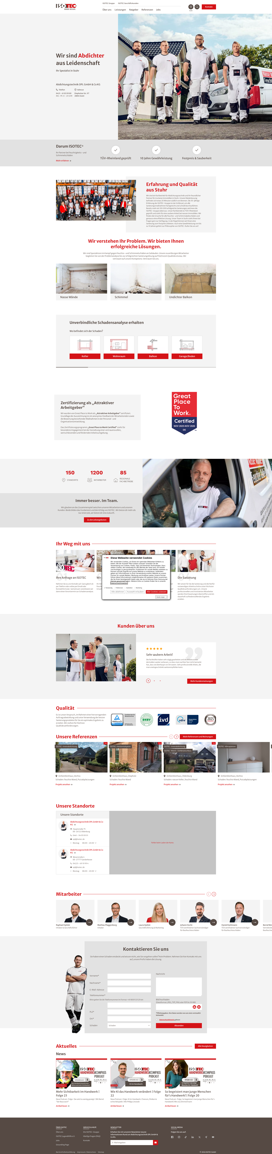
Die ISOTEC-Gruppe (91, 1132)
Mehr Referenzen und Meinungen (198, 736)
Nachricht (160, 974)
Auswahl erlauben (135, 591)
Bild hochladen (162, 999)
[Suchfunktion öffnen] (197, 6)
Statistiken (129, 588)
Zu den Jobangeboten (96, 520)
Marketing (139, 588)
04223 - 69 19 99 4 (80, 863)
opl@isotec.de (79, 839)
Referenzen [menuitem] (147, 9)
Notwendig (109, 588)
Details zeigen (160, 597)
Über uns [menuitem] (107, 9)
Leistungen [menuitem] (120, 9)
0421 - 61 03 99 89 (63, 93)
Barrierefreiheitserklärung (65, 1152)
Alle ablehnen (117, 591)
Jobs (58, 1140)
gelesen (169, 1020)
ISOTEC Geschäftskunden (128, 3)
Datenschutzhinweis (166, 1020)
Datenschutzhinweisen (119, 583)
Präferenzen (119, 588)
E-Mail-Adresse (97, 990)
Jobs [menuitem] (158, 9)
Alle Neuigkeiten (205, 1046)
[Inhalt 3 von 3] (160, 681)
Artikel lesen (61, 1106)
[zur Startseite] (66, 7)
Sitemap (101, 1152)
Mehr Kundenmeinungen (201, 681)
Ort (92, 1018)
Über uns (59, 1132)
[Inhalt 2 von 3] (154, 681)
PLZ (92, 1012)
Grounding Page (62, 1145)
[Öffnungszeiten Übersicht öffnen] (96, 843)
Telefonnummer (97, 995)
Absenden (178, 1025)
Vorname (94, 976)
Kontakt (209, 7)
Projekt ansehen (63, 784)
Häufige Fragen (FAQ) (91, 1136)
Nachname (95, 983)
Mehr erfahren (62, 160)
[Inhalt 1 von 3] (148, 681)
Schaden (93, 1025)
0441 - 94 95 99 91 (80, 835)
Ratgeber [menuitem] (133, 9)
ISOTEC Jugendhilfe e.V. (65, 1136)
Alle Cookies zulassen (156, 591)
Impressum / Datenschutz (86, 1152)
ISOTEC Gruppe (109, 3)
